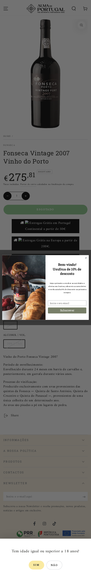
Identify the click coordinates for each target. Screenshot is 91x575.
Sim (36, 565)
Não (54, 565)
